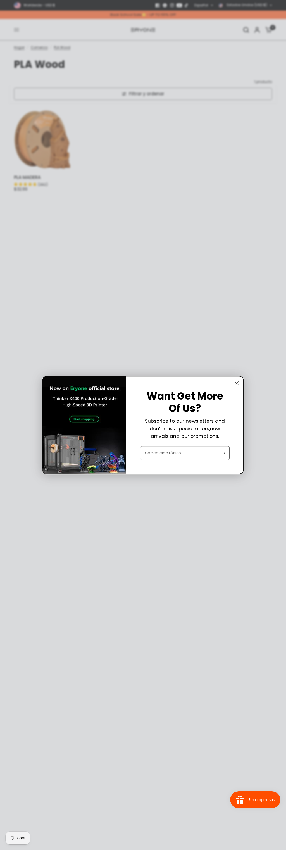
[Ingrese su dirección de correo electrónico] (223, 453)
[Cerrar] (236, 383)
